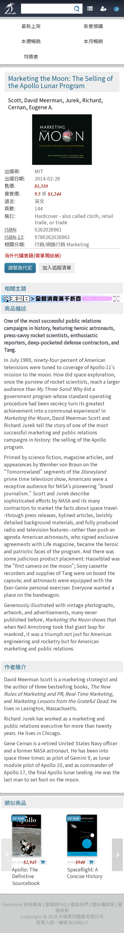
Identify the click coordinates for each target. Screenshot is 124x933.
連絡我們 (79, 904)
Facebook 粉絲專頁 (22, 904)
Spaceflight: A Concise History (84, 873)
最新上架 (31, 26)
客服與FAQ (56, 904)
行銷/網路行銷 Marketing (62, 244)
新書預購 (93, 26)
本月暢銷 (93, 41)
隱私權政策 (103, 904)
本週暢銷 (31, 41)
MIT (39, 171)
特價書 (31, 56)
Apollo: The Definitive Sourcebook (26, 876)
